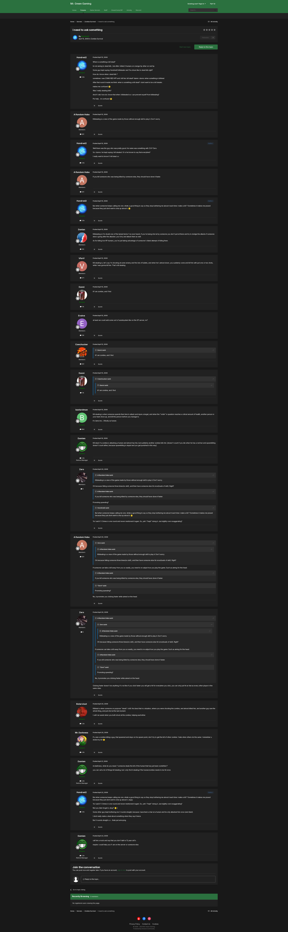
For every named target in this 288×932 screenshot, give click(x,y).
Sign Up (212, 3)
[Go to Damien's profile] (82, 446)
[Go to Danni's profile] (82, 295)
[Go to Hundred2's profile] (75, 37)
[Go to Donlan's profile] (82, 237)
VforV (81, 258)
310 (82, 249)
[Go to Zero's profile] (82, 477)
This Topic (206, 10)
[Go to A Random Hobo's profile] (82, 122)
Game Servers (95, 10)
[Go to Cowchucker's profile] (82, 352)
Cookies (155, 924)
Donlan (81, 229)
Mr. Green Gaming (80, 3)
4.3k (82, 752)
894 (82, 429)
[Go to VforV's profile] (82, 266)
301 (82, 364)
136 (82, 335)
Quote (100, 105)
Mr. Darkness (81, 732)
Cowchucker (81, 344)
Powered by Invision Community (144, 929)
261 (82, 134)
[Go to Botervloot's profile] (82, 712)
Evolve (81, 315)
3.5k (82, 77)
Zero (81, 469)
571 (82, 278)
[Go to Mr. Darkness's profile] (82, 741)
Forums (83, 10)
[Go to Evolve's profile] (82, 323)
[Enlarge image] (109, 86)
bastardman (81, 410)
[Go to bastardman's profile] (82, 418)
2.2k (82, 458)
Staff (105, 10)
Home (74, 10)
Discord (138, 10)
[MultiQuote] (94, 105)
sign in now (122, 870)
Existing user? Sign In (196, 4)
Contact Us (146, 924)
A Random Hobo (82, 114)
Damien (81, 438)
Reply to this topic (206, 47)
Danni (81, 287)
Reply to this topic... (92, 879)
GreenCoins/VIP (117, 10)
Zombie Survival (97, 39)
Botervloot (81, 704)
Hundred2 (82, 57)
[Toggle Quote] (96, 350)
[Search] (215, 10)
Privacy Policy (134, 924)
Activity (129, 10)
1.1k (82, 306)
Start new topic (185, 47)
